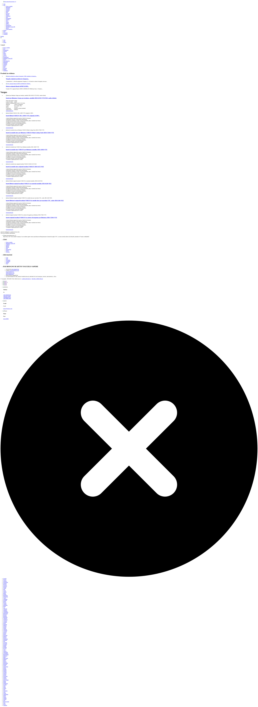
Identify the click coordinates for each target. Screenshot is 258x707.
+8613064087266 (7, 295)
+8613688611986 (7, 298)
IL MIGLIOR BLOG (26, 278)
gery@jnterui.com (10, 274)
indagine (8, 110)
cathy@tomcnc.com (10, 273)
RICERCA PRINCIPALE (37, 278)
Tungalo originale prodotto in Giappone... (17, 79)
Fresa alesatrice (9, 29)
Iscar (7, 17)
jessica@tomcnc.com (14, 270)
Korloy (7, 11)
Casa (4, 3)
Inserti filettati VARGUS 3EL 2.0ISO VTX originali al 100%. (23, 115)
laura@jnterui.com (10, 271)
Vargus (7, 22)
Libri (4, 5)
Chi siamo (5, 32)
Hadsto (7, 245)
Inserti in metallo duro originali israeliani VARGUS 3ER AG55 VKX (25, 166)
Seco (7, 20)
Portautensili (8, 25)
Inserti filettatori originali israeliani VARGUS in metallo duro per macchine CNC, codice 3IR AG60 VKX (35, 200)
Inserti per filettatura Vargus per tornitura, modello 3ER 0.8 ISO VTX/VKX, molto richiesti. (31, 98)
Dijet (7, 12)
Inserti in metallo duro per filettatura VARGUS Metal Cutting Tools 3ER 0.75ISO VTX (30, 132)
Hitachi (7, 14)
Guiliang (8, 244)
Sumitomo (8, 16)
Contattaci (5, 34)
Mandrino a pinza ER (10, 26)
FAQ (4, 31)
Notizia (4, 30)
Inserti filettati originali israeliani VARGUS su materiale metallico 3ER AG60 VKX (28, 183)
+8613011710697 (7, 296)
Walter (7, 23)
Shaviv (7, 28)
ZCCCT (7, 24)
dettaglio (11, 110)
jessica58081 (6, 318)
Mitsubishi (8, 7)
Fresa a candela (9, 6)
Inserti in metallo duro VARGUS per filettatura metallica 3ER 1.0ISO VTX (26, 149)
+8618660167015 (7, 297)
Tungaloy (8, 8)
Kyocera (8, 13)
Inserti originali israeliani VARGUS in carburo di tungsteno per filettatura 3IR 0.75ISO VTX (31, 217)
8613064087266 (15, 269)
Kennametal (8, 18)
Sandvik (7, 19)
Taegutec (8, 10)
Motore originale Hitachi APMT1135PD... (17, 86)
